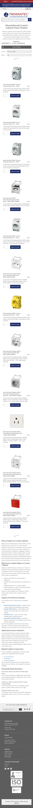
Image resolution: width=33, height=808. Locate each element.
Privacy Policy (8, 755)
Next (18, 58)
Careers (6, 766)
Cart (29, 8)
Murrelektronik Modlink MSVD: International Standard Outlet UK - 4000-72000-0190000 (12, 514)
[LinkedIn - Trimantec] (29, 709)
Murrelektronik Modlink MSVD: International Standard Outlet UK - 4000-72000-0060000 (12, 474)
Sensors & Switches (9, 660)
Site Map (16, 803)
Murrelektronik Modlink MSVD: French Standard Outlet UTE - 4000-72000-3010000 (12, 275)
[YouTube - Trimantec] (27, 709)
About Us (7, 764)
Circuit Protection (9, 656)
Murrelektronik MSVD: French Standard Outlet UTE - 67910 (11, 123)
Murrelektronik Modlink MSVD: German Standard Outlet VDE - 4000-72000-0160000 (12, 352)
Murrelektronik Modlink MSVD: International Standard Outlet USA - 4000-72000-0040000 (12, 433)
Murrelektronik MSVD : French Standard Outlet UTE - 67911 (11, 236)
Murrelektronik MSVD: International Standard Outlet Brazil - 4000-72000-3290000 (11, 199)
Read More (16, 41)
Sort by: (4, 51)
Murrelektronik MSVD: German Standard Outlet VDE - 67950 (11, 314)
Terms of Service (8, 753)
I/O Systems (7, 658)
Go (20, 709)
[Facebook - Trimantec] (24, 709)
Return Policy (8, 756)
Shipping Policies (8, 751)
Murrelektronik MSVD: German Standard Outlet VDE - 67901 (11, 161)
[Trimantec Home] (16, 15)
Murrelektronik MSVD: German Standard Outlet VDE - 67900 (11, 85)
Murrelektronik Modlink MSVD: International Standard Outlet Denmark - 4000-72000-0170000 (12, 394)
